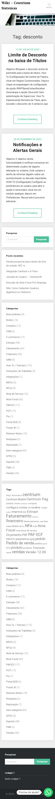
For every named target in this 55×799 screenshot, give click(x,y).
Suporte (10, 461)
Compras (11, 325)
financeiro (14, 521)
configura (12, 507)
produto (16, 547)
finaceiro (35, 517)
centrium (31, 494)
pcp (32, 539)
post (45, 544)
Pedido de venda (20, 543)
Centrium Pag (37, 499)
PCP (8, 410)
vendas (18, 551)
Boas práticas (13, 314)
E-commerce (13, 337)
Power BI (11, 427)
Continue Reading (27, 119)
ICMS (41, 522)
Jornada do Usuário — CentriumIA (24, 276)
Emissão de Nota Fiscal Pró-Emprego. (26, 282)
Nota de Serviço (14, 393)
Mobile (15, 526)
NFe (28, 525)
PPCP (8, 548)
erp (24, 512)
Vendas (10, 473)
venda (8, 552)
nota (35, 526)
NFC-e (21, 526)
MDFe (9, 382)
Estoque (10, 342)
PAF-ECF (35, 534)
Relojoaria (11, 439)
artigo (8, 495)
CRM (8, 331)
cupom (8, 512)
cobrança (24, 504)
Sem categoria (14, 450)
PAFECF (10, 405)
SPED (9, 456)
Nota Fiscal (12, 399)
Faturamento (12, 348)
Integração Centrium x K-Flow (22, 271)
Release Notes (14, 433)
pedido (40, 539)
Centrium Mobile (16, 499)
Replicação (12, 444)
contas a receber (29, 507)
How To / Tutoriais (16, 365)
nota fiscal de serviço (26, 530)
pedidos (38, 543)
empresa (16, 511)
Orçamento (14, 535)
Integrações (12, 376)
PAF (25, 535)
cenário (10, 503)
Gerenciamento (31, 521)
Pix (8, 416)
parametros (22, 539)
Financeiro (11, 354)
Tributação (39, 547)
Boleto (9, 320)
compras (32, 503)
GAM (8, 359)
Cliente (17, 503)
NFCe (9, 388)
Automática (17, 495)
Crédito (44, 508)
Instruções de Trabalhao (19, 371)
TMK (8, 467)
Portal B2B (12, 422)
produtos (27, 548)
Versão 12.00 (36, 552)
